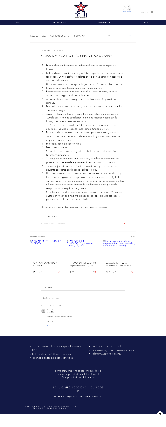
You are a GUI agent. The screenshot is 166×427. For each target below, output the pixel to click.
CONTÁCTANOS (127, 12)
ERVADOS (71, 406)
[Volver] (160, 414)
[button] (109, 36)
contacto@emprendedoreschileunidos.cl (78, 370)
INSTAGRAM (79, 35)
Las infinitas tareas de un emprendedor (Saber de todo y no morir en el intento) (119, 264)
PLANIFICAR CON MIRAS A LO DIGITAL (45, 264)
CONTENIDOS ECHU (59, 35)
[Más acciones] (123, 311)
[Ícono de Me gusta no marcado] (48, 320)
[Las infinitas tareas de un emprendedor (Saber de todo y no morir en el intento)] (119, 249)
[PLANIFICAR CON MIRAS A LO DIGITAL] (46, 249)
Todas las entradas (38, 35)
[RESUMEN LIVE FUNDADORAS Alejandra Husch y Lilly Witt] (83, 249)
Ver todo (133, 236)
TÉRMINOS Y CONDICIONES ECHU (50, 408)
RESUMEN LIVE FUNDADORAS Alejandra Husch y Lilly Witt (82, 264)
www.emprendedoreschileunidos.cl (78, 374)
